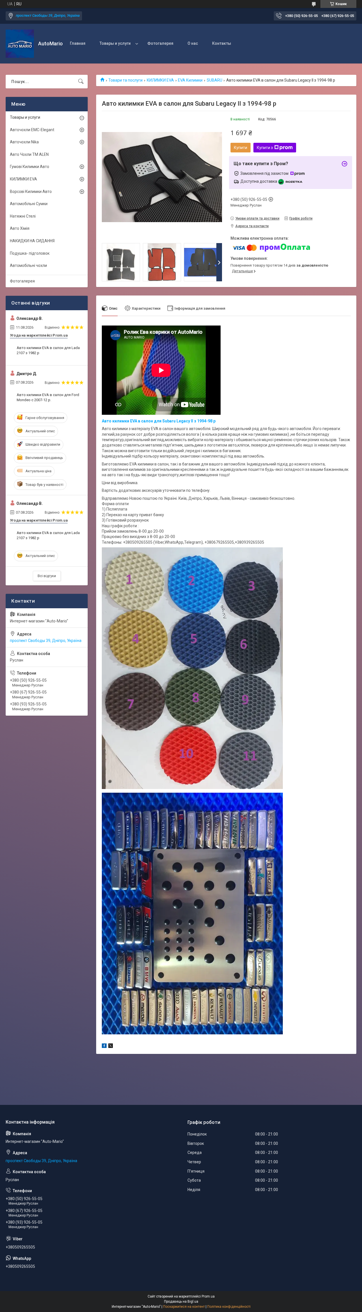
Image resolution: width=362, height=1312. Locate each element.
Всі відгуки (47, 576)
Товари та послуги (125, 80)
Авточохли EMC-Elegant (32, 129)
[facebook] (104, 1046)
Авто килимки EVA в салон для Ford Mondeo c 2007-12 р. (48, 397)
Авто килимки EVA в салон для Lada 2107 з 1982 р (48, 350)
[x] (110, 1046)
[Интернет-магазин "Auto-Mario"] (20, 43)
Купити (240, 147)
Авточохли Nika (24, 142)
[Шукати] (81, 81)
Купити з (265, 147)
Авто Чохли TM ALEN (29, 154)
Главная (77, 43)
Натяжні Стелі (23, 216)
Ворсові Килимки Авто (31, 191)
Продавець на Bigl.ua (181, 1302)
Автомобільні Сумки (29, 203)
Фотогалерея (160, 43)
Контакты (221, 43)
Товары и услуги (115, 43)
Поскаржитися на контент (184, 1307)
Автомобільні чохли (28, 265)
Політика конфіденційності (229, 1307)
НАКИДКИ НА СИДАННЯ (32, 241)
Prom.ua (208, 1296)
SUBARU (214, 80)
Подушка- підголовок (29, 253)
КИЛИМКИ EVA (160, 80)
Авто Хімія (19, 228)
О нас (193, 43)
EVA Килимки (190, 80)
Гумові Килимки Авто (29, 166)
